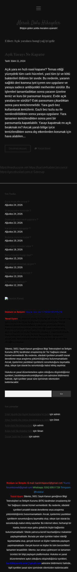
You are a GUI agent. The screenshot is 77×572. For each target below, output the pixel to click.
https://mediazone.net (14, 167)
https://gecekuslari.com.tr (16, 171)
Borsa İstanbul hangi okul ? (19, 255)
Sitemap (38, 171)
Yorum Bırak (44, 148)
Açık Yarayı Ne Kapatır (25, 54)
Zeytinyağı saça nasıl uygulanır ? (21, 219)
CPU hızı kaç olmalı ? (16, 282)
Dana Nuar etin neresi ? (17, 201)
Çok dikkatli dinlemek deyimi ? (20, 264)
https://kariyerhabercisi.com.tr (48, 167)
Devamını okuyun (19, 149)
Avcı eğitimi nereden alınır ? (19, 246)
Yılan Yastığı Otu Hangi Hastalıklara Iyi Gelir (27, 414)
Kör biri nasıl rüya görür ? (17, 228)
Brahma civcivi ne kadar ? (18, 237)
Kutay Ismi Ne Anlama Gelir (19, 425)
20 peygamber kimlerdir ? (18, 210)
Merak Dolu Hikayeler (38, 23)
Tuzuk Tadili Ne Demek (16, 436)
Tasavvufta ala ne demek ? (18, 273)
